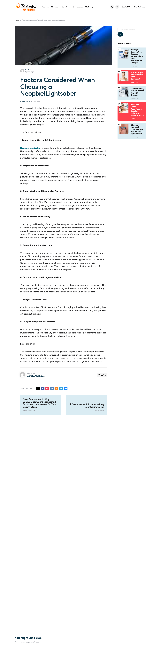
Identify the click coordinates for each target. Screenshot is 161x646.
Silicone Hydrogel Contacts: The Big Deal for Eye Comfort (137, 129)
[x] (38, 388)
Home (17, 20)
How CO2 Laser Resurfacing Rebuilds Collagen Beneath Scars (137, 109)
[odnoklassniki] (56, 388)
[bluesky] (65, 388)
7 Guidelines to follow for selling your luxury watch (87, 405)
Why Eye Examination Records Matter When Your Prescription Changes (137, 56)
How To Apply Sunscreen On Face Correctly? (137, 75)
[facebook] (42, 388)
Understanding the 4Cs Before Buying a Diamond (137, 91)
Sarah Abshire (30, 70)
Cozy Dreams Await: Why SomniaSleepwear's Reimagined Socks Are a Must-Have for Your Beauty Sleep (39, 403)
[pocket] (47, 388)
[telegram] (61, 388)
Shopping (102, 375)
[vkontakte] (52, 388)
